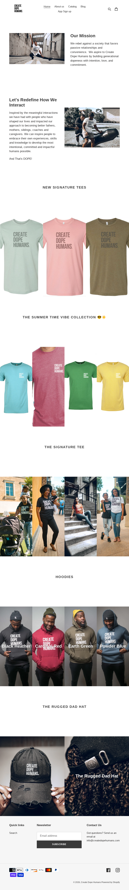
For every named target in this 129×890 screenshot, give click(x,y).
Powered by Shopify (110, 882)
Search (13, 832)
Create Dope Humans (91, 882)
